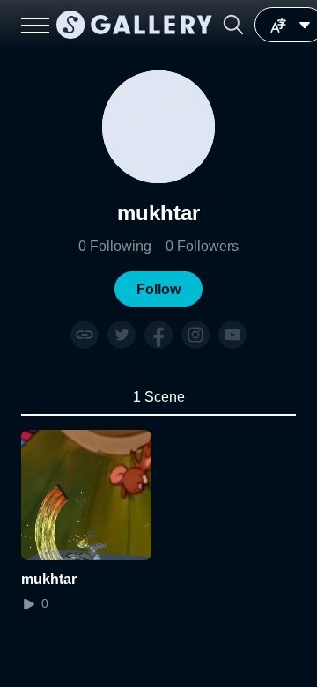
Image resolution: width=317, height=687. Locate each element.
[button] (233, 25)
